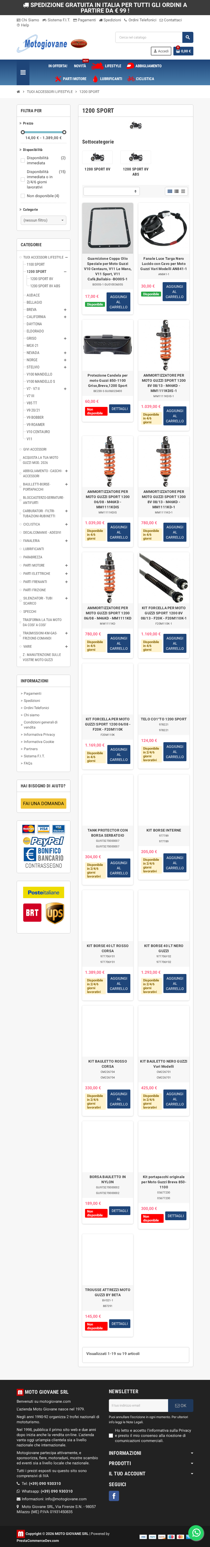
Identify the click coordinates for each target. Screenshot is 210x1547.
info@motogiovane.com (66, 1499)
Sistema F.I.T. (58, 20)
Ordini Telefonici (142, 20)
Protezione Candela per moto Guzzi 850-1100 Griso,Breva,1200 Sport (108, 380)
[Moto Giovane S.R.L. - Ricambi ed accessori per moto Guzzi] (52, 43)
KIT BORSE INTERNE (163, 830)
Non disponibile (43, 196)
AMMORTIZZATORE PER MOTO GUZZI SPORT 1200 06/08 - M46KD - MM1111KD (108, 613)
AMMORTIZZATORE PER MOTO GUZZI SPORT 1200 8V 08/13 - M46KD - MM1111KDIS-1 (164, 383)
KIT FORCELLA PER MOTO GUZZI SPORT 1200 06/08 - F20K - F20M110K (108, 724)
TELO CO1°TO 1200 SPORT (164, 719)
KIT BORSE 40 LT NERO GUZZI (164, 948)
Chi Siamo (29, 20)
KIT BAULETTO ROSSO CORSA (107, 1063)
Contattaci (172, 20)
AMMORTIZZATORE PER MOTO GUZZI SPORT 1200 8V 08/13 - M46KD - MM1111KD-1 (164, 499)
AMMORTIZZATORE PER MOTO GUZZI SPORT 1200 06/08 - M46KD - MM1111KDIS (108, 499)
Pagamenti (86, 20)
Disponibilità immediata (46, 160)
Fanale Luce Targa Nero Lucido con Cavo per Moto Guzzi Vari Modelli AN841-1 (163, 263)
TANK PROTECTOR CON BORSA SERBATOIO (108, 832)
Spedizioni (111, 20)
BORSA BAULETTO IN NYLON (108, 1179)
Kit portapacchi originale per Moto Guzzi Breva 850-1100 (163, 1182)
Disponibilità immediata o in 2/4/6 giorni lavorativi (46, 179)
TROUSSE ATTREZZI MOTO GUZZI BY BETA (108, 1292)
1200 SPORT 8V (97, 169)
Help (23, 25)
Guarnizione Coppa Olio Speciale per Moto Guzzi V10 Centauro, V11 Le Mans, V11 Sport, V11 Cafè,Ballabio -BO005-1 (107, 268)
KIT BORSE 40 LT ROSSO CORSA (108, 948)
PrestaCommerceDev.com (38, 1541)
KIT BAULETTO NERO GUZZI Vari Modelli (163, 1063)
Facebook (114, 1496)
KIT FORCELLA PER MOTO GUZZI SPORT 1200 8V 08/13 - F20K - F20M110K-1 (164, 613)
